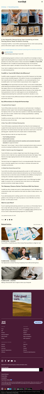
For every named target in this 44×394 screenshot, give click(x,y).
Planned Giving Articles (13, 7)
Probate (3, 332)
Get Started (38, 322)
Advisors (3, 344)
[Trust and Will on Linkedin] (15, 361)
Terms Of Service (4, 374)
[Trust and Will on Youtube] (12, 361)
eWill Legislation (26, 338)
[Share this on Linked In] (7, 219)
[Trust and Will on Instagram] (2, 361)
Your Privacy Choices (5, 379)
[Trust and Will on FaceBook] (5, 361)
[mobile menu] (42, 1)
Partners (3, 346)
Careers (25, 348)
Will (2, 330)
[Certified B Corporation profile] (2, 389)
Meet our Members (27, 336)
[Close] (42, 392)
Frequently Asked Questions (29, 352)
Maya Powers (9, 52)
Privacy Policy (4, 376)
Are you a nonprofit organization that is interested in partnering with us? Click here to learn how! (21, 49)
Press (24, 346)
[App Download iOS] (20, 389)
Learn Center (26, 328)
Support (25, 332)
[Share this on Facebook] (9, 219)
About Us (25, 344)
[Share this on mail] (11, 219)
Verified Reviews (26, 334)
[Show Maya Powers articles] (2, 52)
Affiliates (3, 352)
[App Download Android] (28, 389)
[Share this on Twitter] (5, 219)
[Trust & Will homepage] (22, 2)
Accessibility (4, 378)
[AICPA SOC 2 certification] (14, 389)
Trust (2, 328)
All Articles (3, 7)
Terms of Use (9, 392)
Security (25, 350)
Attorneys (3, 348)
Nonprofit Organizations (6, 350)
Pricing (2, 338)
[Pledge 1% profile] (5, 389)
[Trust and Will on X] (9, 361)
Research (25, 330)
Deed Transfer (4, 336)
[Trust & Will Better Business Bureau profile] (9, 389)
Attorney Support (5, 334)
